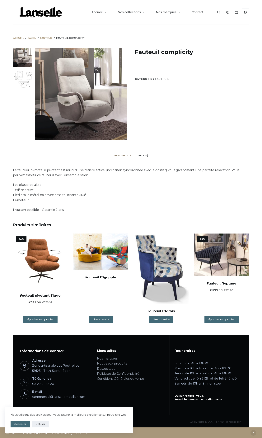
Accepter (20, 423)
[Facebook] (245, 12)
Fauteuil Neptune (221, 283)
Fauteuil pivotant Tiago (40, 295)
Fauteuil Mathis (161, 311)
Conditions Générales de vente (120, 378)
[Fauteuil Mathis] (161, 269)
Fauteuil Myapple (100, 277)
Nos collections (129, 12)
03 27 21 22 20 (43, 384)
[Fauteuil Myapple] (100, 252)
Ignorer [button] (253, 433)
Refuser (40, 423)
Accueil (97, 12)
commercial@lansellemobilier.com (58, 397)
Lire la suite (100, 319)
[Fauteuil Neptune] (221, 255)
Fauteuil (162, 78)
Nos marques (166, 12)
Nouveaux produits (112, 363)
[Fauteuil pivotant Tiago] (40, 261)
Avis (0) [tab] (143, 155)
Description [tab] (122, 155)
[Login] (227, 12)
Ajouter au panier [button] (40, 319)
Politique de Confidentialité (118, 373)
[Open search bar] (219, 12)
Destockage (106, 368)
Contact (197, 12)
